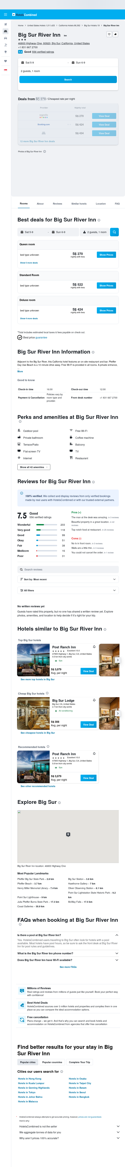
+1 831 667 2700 (28, 47)
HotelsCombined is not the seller (38, 1126)
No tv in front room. (87, 543)
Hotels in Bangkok (79, 1096)
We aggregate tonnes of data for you (40, 1132)
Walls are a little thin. (87, 547)
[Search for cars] (5, 38)
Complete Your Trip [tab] (79, 1062)
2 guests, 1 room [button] (30, 71)
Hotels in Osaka (77, 1078)
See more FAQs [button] (68, 966)
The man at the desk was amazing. (95, 517)
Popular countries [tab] (52, 1062)
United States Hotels (36, 25)
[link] (37, 679)
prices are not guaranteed (89, 1116)
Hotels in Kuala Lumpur (31, 1083)
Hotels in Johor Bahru (30, 1096)
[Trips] (5, 61)
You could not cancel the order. (92, 552)
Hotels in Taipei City (80, 1083)
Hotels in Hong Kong (29, 1078)
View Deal (88, 671)
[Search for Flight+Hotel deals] (5, 45)
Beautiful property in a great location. (92, 523)
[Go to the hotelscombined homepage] (24, 14)
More (20, 371)
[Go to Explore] (5, 52)
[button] (5, 14)
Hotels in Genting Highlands (34, 1087)
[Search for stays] (5, 31)
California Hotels (66, 25)
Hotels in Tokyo (26, 1092)
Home (20, 25)
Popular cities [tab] (27, 1062)
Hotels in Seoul (77, 1092)
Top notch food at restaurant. (92, 529)
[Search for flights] (5, 24)
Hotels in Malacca (28, 1101)
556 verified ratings (43, 52)
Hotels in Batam (77, 1087)
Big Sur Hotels (90, 25)
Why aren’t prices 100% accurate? (39, 1138)
